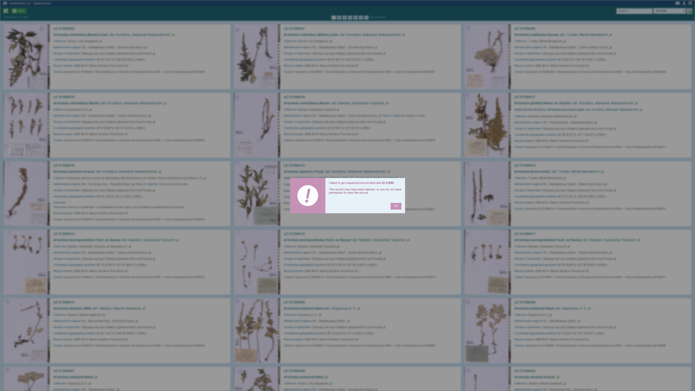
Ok (396, 206)
